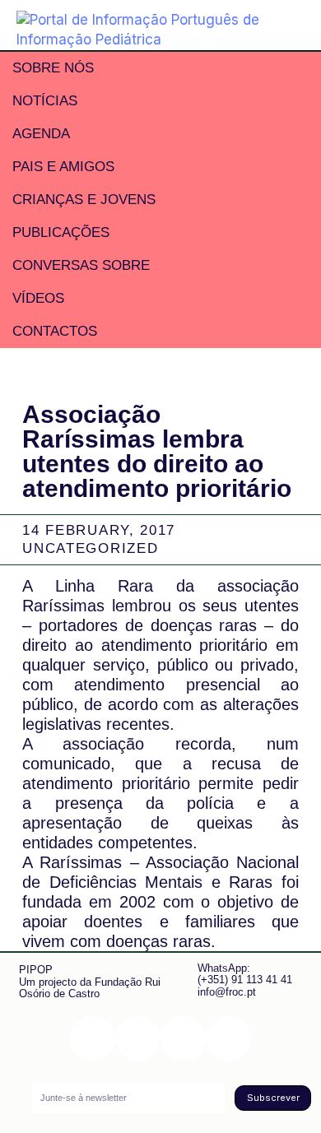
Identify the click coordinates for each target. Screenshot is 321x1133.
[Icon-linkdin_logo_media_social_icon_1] (137, 1038)
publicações (60, 232)
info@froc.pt (227, 992)
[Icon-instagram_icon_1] (92, 1038)
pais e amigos (63, 166)
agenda (41, 134)
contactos (54, 331)
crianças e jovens (84, 199)
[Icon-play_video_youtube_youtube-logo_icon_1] (228, 1038)
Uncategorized (90, 548)
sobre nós (53, 68)
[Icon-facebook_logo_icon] (183, 1038)
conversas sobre (81, 265)
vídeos (38, 298)
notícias (44, 101)
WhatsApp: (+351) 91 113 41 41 (245, 974)
